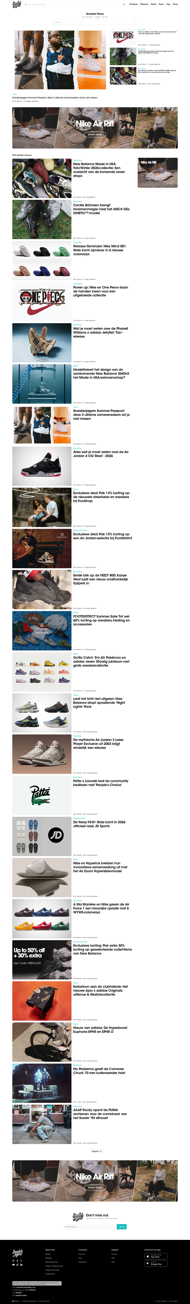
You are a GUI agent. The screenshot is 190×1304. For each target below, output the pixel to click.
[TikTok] (17, 1265)
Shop (175, 4)
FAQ (112, 1258)
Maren (19, 101)
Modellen (48, 1258)
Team (14, 94)
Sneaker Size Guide (52, 1270)
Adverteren (83, 1262)
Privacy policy (173, 1301)
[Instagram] (13, 1261)
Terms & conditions (161, 1301)
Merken (48, 1254)
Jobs (80, 1258)
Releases (144, 4)
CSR (113, 1262)
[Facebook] (17, 1261)
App (168, 4)
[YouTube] (13, 1265)
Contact (114, 1254)
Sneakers (134, 4)
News (161, 4)
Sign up (121, 1227)
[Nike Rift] (95, 128)
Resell (153, 4)
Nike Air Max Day (51, 1262)
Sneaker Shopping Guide (54, 1266)
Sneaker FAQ (50, 1274)
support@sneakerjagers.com (25, 1287)
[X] (21, 1261)
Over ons (82, 1254)
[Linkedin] (21, 1265)
